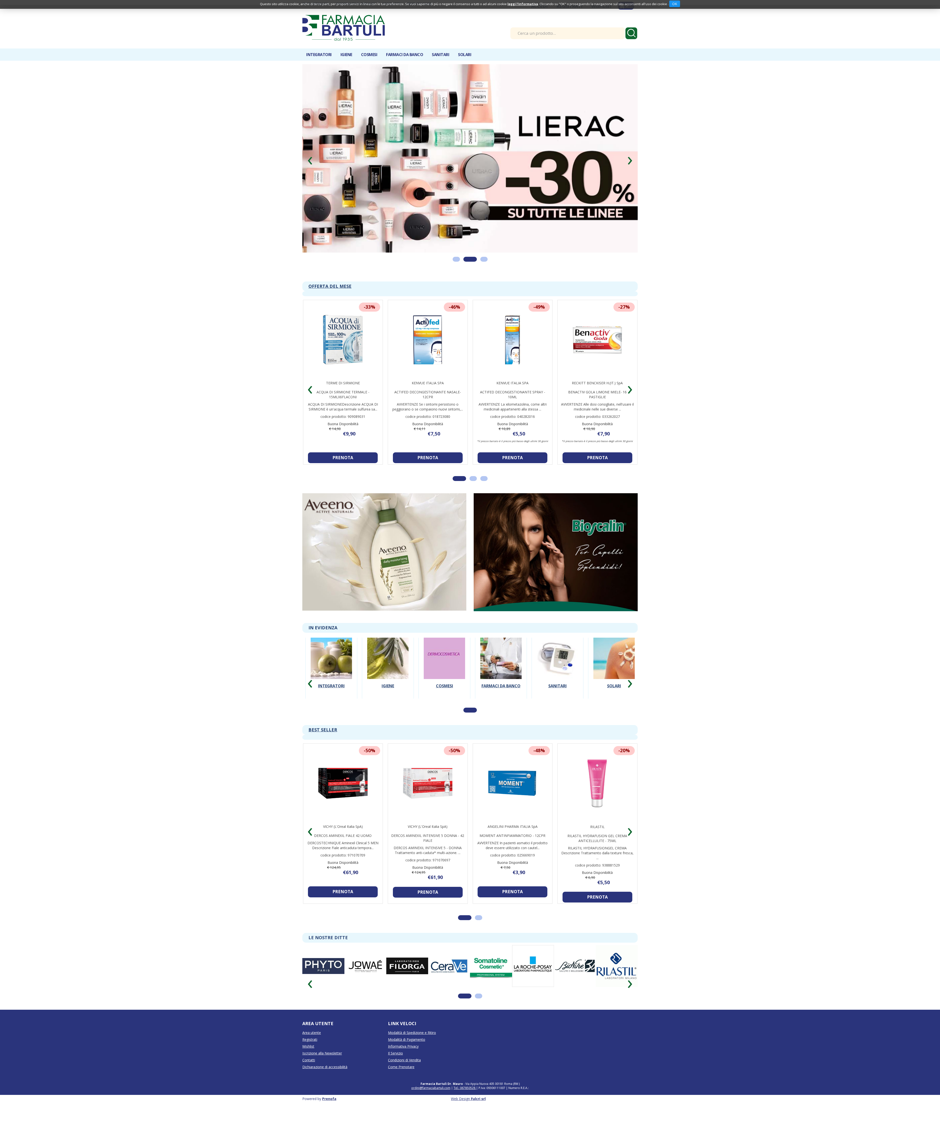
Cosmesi (444, 702)
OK (674, 3)
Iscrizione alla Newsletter (322, 1069)
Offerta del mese (330, 302)
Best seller (322, 746)
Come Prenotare (401, 1083)
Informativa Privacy (403, 1062)
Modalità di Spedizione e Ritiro (412, 1049)
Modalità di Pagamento (406, 1056)
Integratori (331, 702)
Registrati (309, 1056)
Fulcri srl (478, 1115)
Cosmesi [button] (369, 54)
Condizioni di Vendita (404, 1076)
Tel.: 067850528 (465, 1104)
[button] (310, 165)
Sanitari (557, 702)
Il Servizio (395, 1069)
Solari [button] (464, 54)
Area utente (311, 1049)
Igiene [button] (346, 54)
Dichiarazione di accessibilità (324, 1083)
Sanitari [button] (440, 54)
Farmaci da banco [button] (404, 54)
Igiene (388, 702)
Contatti (308, 1076)
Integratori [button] (319, 54)
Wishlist (308, 1062)
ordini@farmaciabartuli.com (430, 1104)
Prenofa (329, 1115)
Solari (614, 702)
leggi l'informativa (522, 4)
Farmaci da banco (501, 702)
